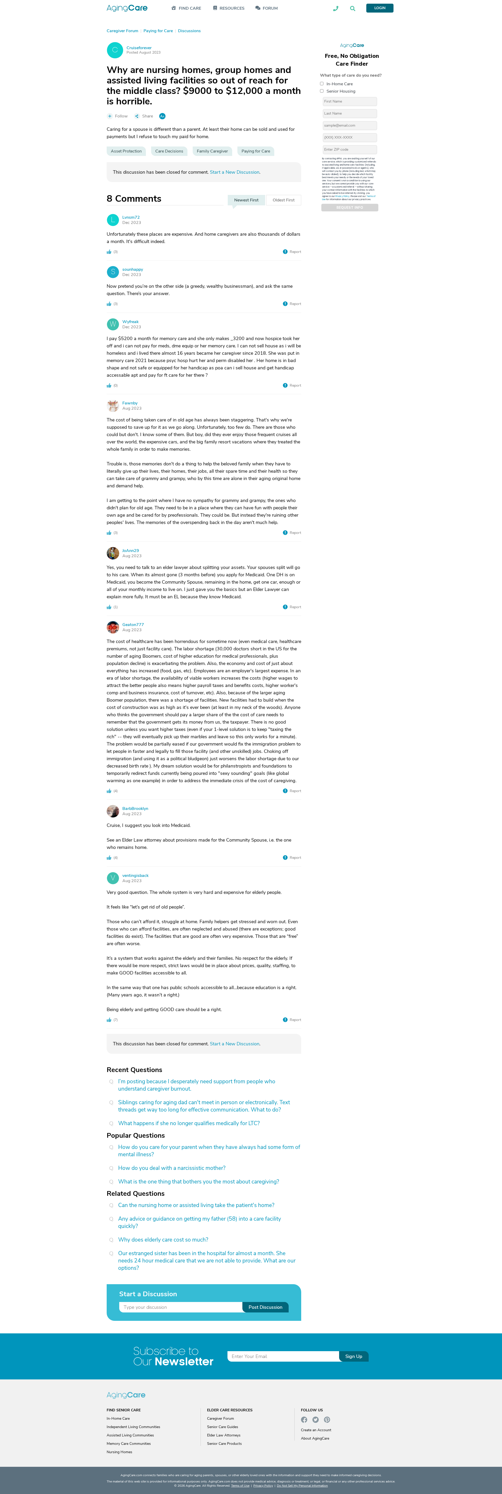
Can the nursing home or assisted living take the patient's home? (196, 1205)
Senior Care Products (224, 1443)
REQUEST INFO (349, 207)
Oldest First (284, 200)
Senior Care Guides (222, 1426)
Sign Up (353, 1356)
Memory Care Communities (129, 1443)
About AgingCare (315, 1438)
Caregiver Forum (220, 1418)
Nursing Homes (119, 1452)
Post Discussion (265, 1307)
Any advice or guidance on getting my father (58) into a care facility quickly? (199, 1222)
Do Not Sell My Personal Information (302, 1486)
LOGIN (379, 7)
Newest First (246, 200)
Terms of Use (240, 1486)
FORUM (270, 8)
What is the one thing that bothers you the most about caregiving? (198, 1181)
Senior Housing (341, 91)
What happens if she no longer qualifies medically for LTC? (189, 1123)
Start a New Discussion (234, 172)
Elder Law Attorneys (224, 1435)
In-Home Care (340, 84)
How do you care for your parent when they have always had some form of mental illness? (209, 1150)
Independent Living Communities (133, 1426)
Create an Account (316, 1430)
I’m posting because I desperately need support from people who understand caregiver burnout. (196, 1085)
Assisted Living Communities (130, 1435)
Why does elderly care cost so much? (163, 1239)
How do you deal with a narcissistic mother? (171, 1168)
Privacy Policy (342, 196)
